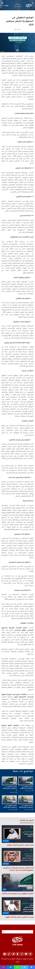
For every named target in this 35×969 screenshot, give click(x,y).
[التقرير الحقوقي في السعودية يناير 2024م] (25, 781)
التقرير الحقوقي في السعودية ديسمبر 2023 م (10, 788)
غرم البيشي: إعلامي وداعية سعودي (20, 845)
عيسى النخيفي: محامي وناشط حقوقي (19, 917)
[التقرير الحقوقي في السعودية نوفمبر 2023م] (25, 799)
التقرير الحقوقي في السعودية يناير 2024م (18, 894)
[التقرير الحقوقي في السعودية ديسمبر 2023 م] (9, 781)
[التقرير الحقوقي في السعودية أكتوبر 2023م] (9, 799)
